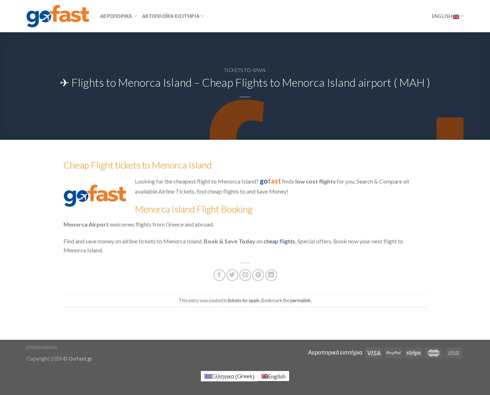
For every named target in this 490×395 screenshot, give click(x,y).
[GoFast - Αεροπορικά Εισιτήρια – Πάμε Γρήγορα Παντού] (57, 16)
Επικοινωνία (41, 347)
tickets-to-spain (244, 70)
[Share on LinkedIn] (271, 275)
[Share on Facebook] (219, 275)
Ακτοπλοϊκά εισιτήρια (170, 16)
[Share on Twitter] (232, 275)
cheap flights (279, 241)
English (442, 16)
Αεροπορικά (116, 16)
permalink (300, 300)
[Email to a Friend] (245, 275)
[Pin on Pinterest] (258, 275)
